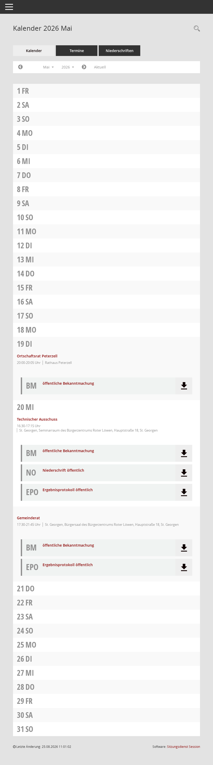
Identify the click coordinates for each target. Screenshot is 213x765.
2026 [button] (66, 67)
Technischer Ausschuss (37, 419)
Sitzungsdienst (183, 746)
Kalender (34, 50)
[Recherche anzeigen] (195, 28)
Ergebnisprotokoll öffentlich (68, 490)
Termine (77, 50)
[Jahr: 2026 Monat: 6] (84, 67)
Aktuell (100, 67)
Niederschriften (120, 50)
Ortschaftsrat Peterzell (37, 355)
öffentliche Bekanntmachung (68, 383)
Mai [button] (47, 67)
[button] (183, 385)
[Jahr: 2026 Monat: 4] (20, 67)
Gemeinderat (28, 517)
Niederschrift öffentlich (63, 470)
